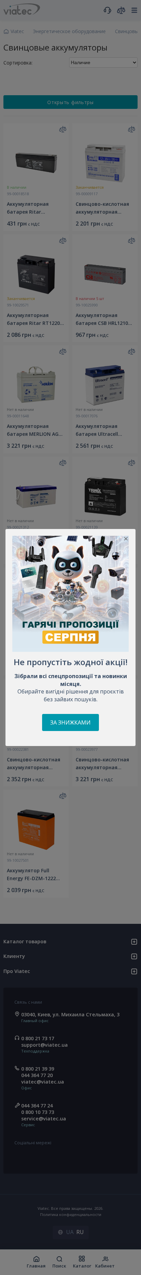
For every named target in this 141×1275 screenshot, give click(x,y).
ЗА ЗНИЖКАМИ (70, 722)
